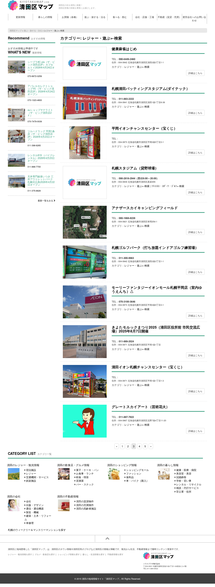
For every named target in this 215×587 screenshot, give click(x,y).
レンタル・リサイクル (188, 484)
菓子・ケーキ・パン (87, 470)
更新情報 (20, 17)
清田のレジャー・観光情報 (23, 465)
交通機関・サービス (37, 477)
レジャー (30, 473)
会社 (28, 501)
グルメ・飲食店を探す (45, 554)
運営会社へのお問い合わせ (194, 18)
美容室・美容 (183, 473)
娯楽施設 (30, 480)
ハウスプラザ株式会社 (151, 563)
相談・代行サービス (187, 488)
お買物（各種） (70, 17)
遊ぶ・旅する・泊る (94, 17)
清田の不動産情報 (68, 496)
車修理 (29, 523)
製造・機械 (32, 512)
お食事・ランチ (84, 473)
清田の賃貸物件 (84, 501)
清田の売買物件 (84, 505)
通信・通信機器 (34, 508)
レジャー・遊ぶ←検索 (136, 66)
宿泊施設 (30, 470)
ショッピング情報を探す (69, 554)
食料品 (129, 477)
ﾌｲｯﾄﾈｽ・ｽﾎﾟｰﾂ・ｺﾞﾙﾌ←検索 (168, 186)
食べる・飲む (120, 17)
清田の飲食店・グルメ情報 (73, 465)
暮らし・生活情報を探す (93, 554)
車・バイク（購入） (137, 480)
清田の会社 (13, 496)
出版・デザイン (34, 505)
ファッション (133, 473)
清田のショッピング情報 (122, 465)
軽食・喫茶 (82, 477)
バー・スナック (84, 484)
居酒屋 (79, 480)
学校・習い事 (183, 480)
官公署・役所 (183, 491)
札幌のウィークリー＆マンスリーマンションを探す (37, 529)
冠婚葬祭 (181, 477)
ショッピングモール (137, 470)
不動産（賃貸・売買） (169, 17)
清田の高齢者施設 (85, 508)
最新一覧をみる (46, 200)
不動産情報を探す (115, 554)
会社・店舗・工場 (144, 17)
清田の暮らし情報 (168, 465)
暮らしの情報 (45, 17)
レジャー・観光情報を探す (20, 554)
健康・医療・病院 (186, 470)
